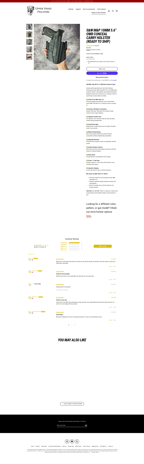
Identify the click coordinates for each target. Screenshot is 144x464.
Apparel (78, 9)
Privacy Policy (71, 446)
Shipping (88, 49)
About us (64, 446)
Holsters (71, 9)
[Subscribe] (86, 425)
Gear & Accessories (89, 9)
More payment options (102, 77)
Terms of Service (86, 446)
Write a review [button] (102, 246)
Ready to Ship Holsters (99, 12)
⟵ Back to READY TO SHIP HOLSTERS (72, 404)
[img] (60, 259)
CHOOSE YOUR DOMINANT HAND (94, 53)
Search (32, 446)
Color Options (101, 9)
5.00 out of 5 (45, 245)
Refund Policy (78, 446)
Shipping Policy (95, 446)
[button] (90, 45)
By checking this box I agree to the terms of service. (101, 61)
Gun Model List (103, 446)
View (89, 63)
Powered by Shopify (95, 452)
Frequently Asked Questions (55, 446)
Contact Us (110, 446)
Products (38, 446)
